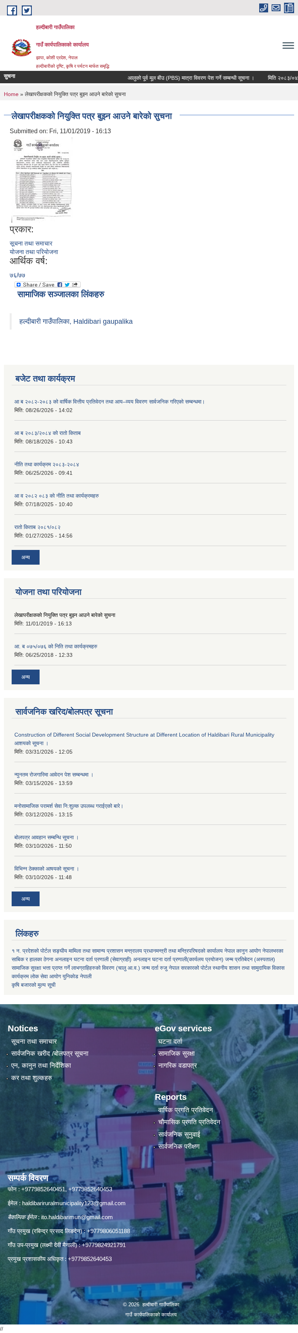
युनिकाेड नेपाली (77, 976)
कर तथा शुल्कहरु (31, 1078)
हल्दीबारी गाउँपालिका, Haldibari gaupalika (76, 321)
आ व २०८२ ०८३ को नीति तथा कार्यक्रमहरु (56, 496)
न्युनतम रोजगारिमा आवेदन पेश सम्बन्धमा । (54, 774)
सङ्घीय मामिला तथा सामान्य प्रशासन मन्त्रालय (97, 951)
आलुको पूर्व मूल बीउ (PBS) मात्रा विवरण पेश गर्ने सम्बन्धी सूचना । (176, 78)
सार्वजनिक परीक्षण (178, 1146)
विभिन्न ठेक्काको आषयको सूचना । (46, 869)
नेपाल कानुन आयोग (242, 951)
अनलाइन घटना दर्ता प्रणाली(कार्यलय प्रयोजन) (178, 959)
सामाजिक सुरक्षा (176, 1053)
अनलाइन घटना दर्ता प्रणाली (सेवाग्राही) (93, 959)
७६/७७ (17, 275)
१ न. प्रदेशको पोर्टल (31, 951)
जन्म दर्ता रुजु (154, 968)
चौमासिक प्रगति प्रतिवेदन (189, 1122)
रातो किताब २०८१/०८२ (37, 527)
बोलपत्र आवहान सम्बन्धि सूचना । (46, 837)
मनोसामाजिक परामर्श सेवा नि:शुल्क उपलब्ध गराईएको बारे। (68, 806)
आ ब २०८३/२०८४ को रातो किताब (47, 433)
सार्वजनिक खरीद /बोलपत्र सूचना (49, 1053)
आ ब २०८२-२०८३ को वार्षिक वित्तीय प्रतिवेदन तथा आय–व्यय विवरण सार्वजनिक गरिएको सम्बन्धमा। (109, 402)
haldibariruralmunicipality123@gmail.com (74, 1203)
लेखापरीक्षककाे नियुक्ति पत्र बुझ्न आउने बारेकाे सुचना (64, 615)
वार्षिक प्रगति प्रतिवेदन (185, 1110)
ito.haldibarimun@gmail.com (77, 1217)
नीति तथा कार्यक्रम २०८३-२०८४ (46, 464)
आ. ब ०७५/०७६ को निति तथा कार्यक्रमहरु (55, 646)
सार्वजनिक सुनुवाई (179, 1134)
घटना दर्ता (170, 1041)
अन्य (25, 557)
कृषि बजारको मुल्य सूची (33, 985)
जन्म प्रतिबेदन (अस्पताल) (250, 959)
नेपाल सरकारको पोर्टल (190, 968)
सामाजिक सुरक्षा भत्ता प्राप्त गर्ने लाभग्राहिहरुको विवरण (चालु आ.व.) (76, 968)
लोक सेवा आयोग (45, 976)
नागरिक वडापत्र (177, 1065)
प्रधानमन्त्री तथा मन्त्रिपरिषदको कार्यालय (183, 951)
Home (11, 94)
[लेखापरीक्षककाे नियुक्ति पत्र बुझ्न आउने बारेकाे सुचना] (42, 179)
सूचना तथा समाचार (31, 243)
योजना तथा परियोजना (34, 252)
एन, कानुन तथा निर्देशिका (41, 1065)
